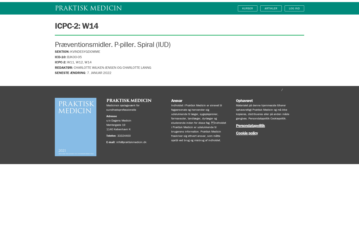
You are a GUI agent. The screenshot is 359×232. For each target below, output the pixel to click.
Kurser (247, 8)
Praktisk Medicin (88, 8)
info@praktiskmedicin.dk (131, 142)
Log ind (294, 8)
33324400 (124, 135)
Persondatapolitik (250, 125)
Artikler (271, 8)
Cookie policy (247, 132)
